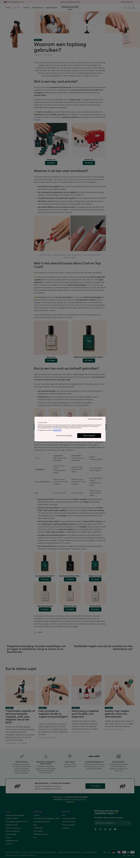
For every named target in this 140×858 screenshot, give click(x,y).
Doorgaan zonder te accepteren (95, 418)
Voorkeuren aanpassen (64, 435)
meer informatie (57, 430)
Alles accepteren (89, 435)
